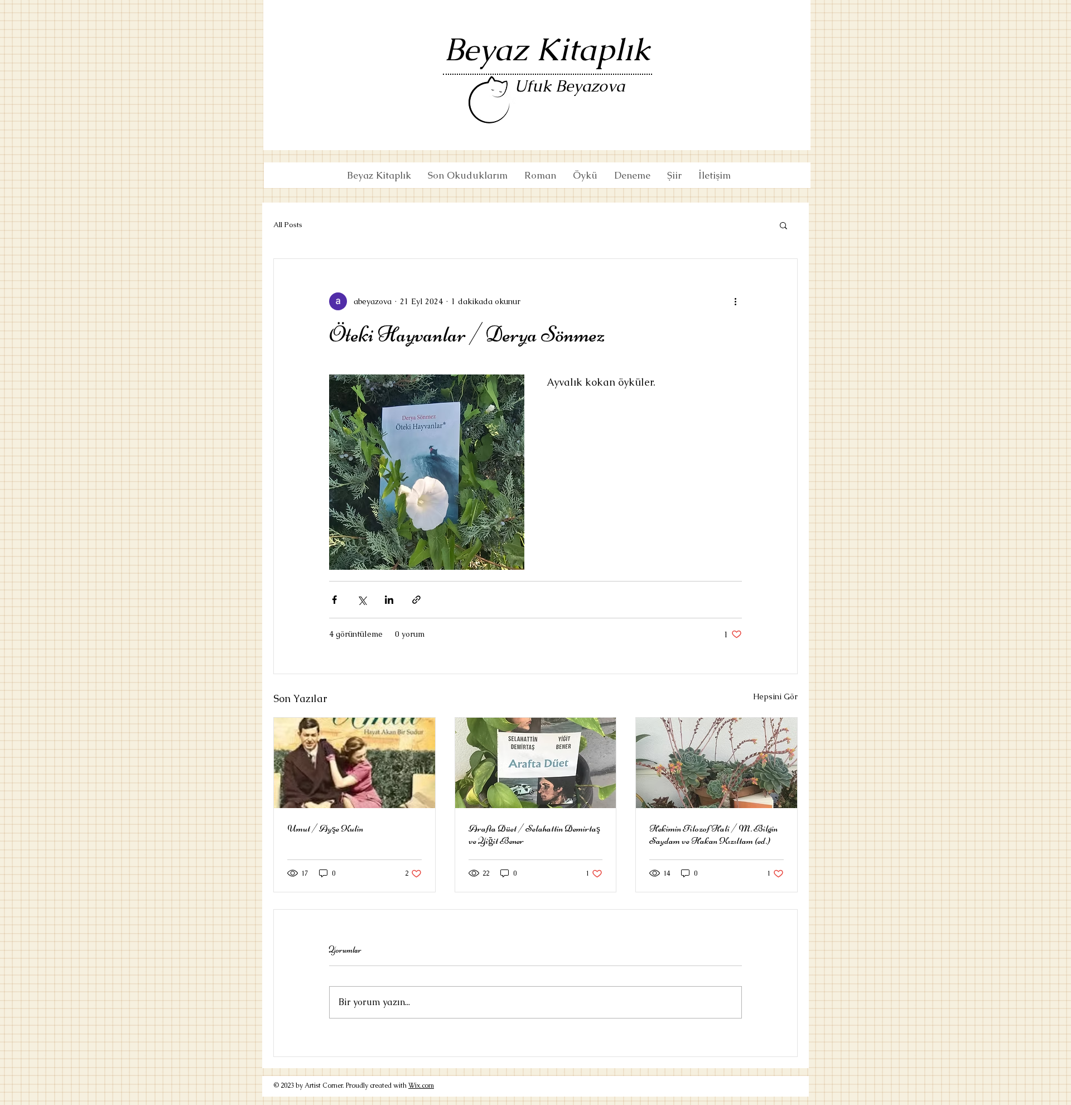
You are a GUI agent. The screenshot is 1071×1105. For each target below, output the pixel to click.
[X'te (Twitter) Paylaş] (361, 599)
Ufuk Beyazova (569, 86)
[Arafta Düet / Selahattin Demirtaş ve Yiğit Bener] (535, 763)
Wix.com (421, 1085)
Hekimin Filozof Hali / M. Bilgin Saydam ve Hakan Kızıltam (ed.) (713, 834)
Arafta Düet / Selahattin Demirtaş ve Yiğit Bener (534, 834)
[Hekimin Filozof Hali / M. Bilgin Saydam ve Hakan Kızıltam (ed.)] (716, 763)
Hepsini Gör (775, 696)
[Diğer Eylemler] (735, 301)
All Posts (287, 224)
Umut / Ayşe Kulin (325, 828)
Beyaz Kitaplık (547, 49)
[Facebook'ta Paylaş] (334, 599)
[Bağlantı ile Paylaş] (416, 599)
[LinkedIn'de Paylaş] (389, 599)
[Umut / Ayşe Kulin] (354, 763)
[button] (783, 224)
